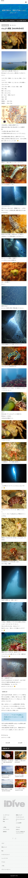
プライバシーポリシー (5, 869)
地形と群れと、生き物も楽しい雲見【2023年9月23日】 (7, 762)
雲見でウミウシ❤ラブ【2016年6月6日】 (6, 776)
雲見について (5, 819)
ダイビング (5, 737)
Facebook (13, 838)
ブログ (4, 817)
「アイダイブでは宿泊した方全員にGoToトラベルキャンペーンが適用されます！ (13, 717)
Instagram (15, 838)
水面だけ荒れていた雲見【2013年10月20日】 (6, 790)
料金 (4, 821)
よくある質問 (18, 822)
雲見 (9, 737)
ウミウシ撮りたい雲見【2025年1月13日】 (19, 789)
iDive (2, 0)
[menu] (26, 2)
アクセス (18, 827)
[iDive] (14, 808)
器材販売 (5, 831)
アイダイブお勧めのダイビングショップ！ (20, 832)
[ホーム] (1, 19)
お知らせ (17, 829)
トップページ (6, 815)
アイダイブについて (20, 817)
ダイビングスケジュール (20, 820)
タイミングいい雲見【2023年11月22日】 (19, 775)
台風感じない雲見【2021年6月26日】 (20, 761)
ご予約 (4, 827)
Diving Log (5, 25)
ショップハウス (6, 829)
